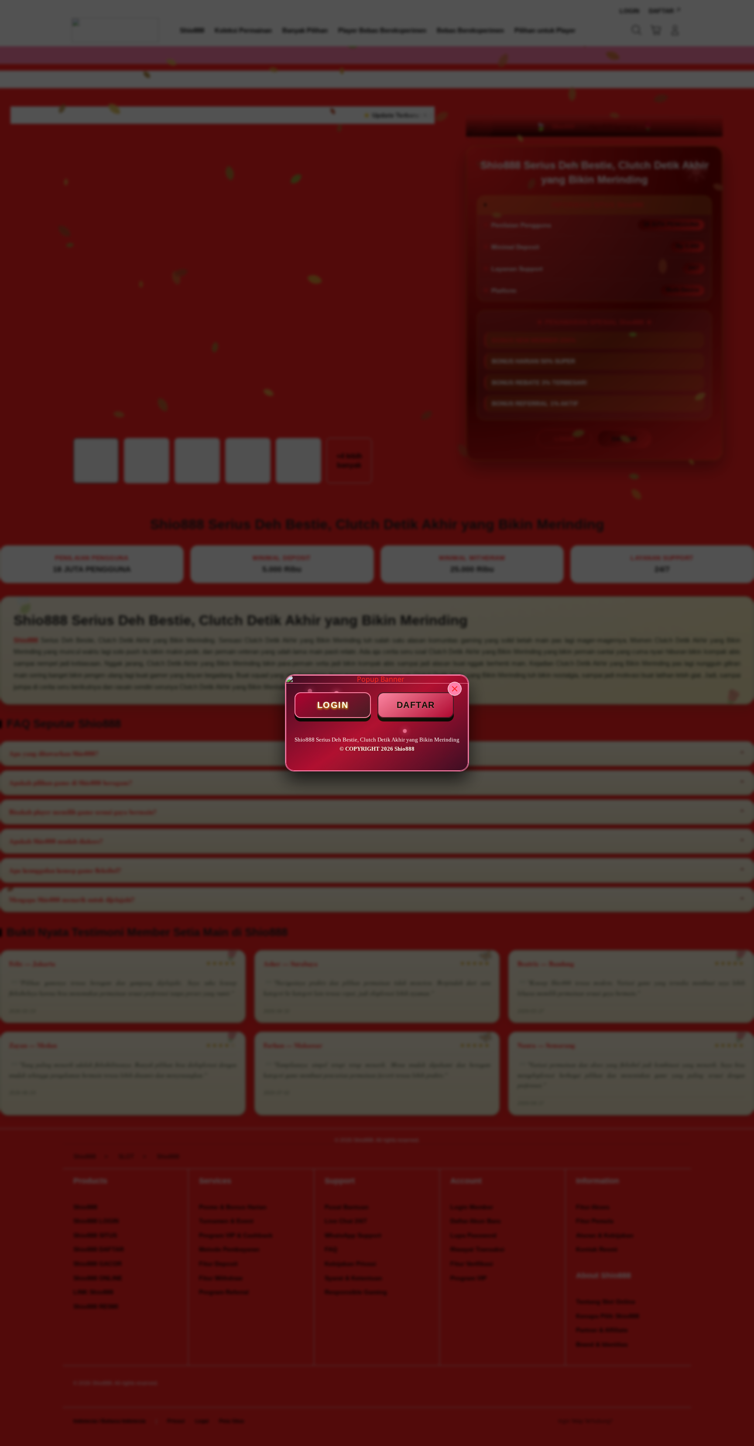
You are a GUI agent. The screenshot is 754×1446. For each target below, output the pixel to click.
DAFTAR (416, 705)
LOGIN (333, 705)
